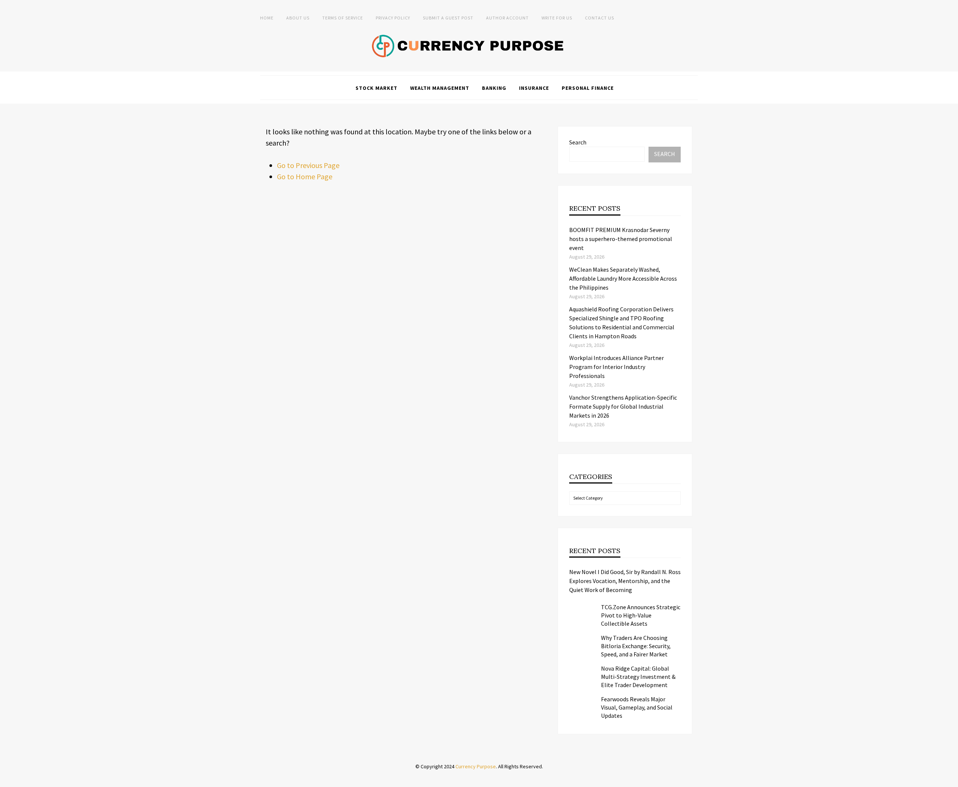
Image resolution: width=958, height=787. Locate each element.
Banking (494, 88)
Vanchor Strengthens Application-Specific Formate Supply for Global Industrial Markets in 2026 (623, 406)
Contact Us (599, 18)
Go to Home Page (304, 176)
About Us (297, 18)
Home (267, 18)
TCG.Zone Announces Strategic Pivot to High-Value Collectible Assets (640, 615)
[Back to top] (950, 779)
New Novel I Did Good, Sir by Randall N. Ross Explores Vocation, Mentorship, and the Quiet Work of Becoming (625, 581)
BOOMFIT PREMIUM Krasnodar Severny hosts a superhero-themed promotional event (620, 238)
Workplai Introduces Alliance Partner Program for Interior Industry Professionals (616, 366)
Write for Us (556, 18)
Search (577, 142)
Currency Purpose (475, 766)
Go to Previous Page (308, 165)
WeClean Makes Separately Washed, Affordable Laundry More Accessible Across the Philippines (623, 278)
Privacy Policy (393, 18)
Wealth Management (439, 88)
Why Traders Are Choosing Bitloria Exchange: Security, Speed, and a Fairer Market (636, 646)
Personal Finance (588, 88)
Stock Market (376, 88)
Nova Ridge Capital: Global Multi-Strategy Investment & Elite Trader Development (638, 677)
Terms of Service (342, 18)
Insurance (534, 88)
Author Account (507, 18)
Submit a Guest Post (448, 18)
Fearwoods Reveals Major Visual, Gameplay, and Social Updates (636, 707)
